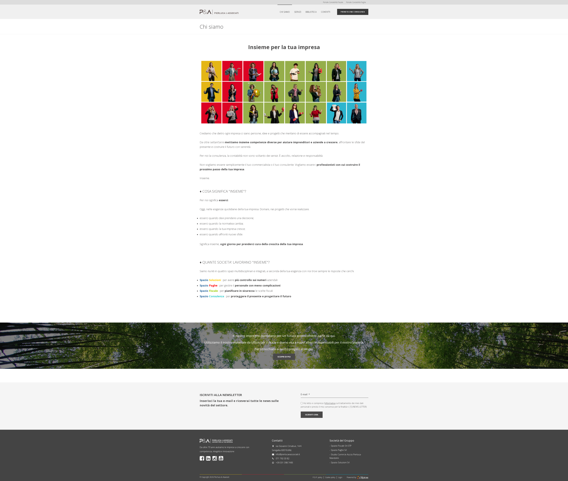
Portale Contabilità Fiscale (333, 2)
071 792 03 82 (282, 458)
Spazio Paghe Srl (339, 450)
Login (340, 477)
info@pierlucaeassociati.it (288, 454)
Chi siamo (285, 11)
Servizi (297, 11)
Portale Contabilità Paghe (356, 2)
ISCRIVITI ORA (311, 414)
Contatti (325, 11)
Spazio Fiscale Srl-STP (341, 445)
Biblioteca (311, 11)
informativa (330, 403)
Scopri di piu (284, 356)
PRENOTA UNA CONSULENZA (353, 12)
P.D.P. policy (317, 477)
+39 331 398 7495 (284, 462)
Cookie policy (330, 477)
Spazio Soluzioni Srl (340, 462)
